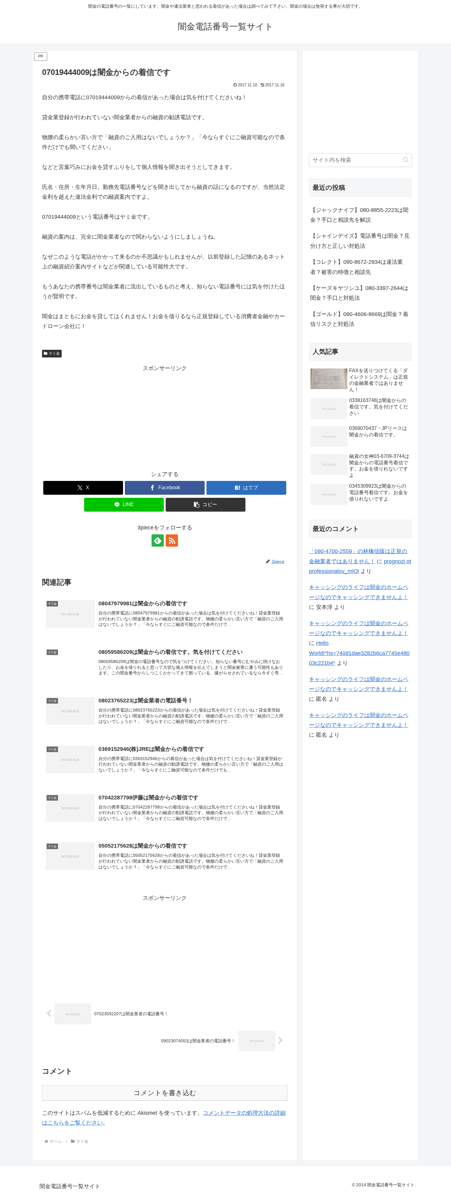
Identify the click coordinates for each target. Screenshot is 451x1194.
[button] (205, 505)
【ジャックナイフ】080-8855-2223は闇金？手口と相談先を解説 (359, 215)
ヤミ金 (54, 353)
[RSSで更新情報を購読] (172, 540)
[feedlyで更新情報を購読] (158, 540)
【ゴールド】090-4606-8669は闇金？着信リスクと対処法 (359, 319)
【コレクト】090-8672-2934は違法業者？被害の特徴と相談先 (356, 267)
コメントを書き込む (164, 1093)
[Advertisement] (164, 416)
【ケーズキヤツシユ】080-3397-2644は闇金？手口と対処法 (359, 293)
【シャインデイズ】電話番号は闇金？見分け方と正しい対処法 (360, 241)
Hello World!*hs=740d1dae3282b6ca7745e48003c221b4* (359, 653)
